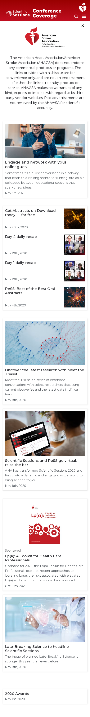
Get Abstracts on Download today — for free (30, 213)
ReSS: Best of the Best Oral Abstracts (30, 291)
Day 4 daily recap (21, 237)
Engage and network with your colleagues (36, 164)
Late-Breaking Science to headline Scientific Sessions (37, 649)
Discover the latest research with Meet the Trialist (44, 372)
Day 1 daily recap (20, 263)
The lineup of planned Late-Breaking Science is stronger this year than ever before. (41, 659)
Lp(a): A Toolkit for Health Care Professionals (33, 558)
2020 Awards (17, 694)
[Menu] (84, 16)
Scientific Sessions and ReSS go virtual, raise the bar (41, 462)
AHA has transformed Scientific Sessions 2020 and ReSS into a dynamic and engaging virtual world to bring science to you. (44, 475)
